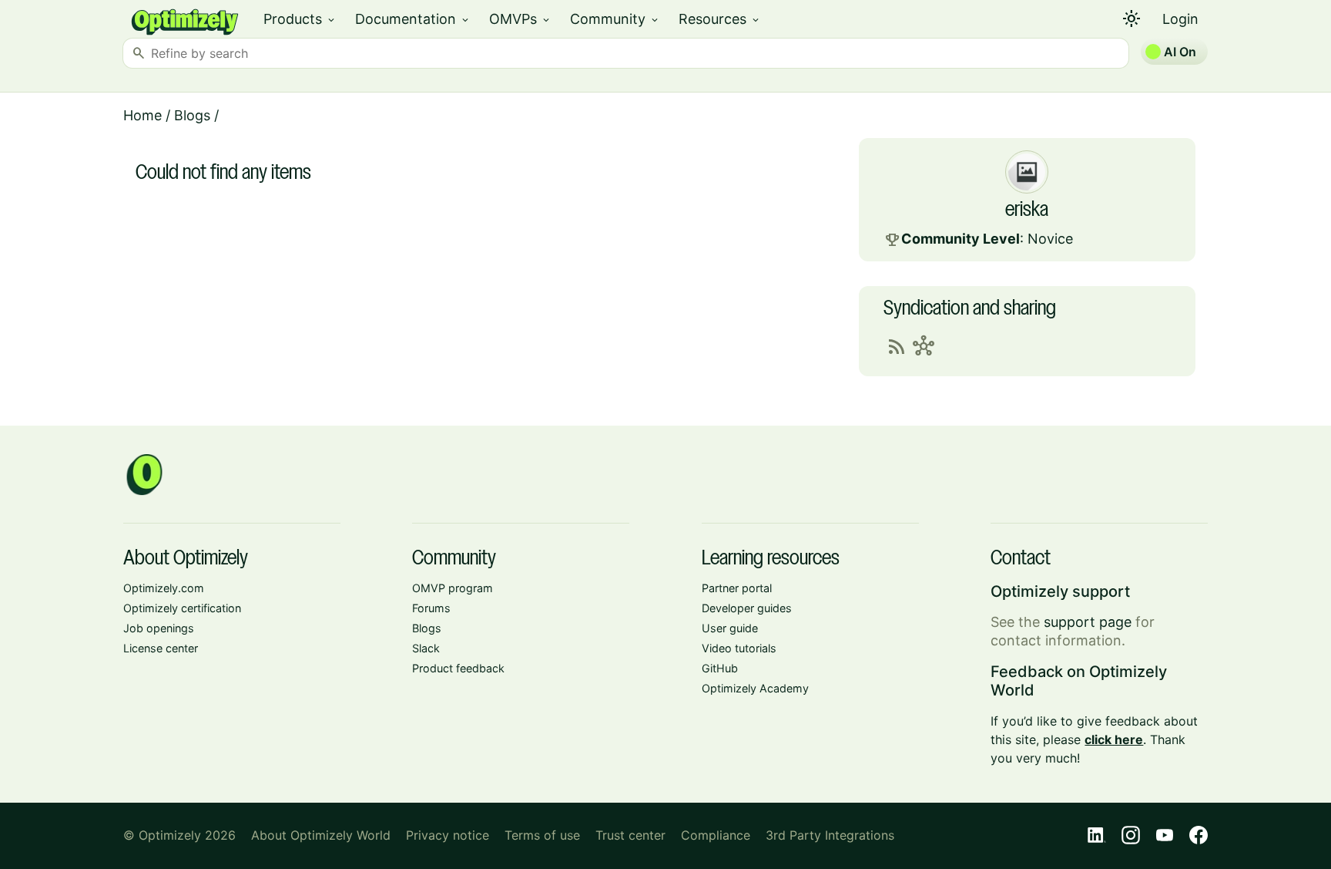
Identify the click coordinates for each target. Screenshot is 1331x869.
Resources (720, 19)
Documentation (413, 19)
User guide (730, 628)
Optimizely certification (182, 608)
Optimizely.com (163, 587)
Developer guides (747, 608)
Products (300, 19)
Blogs (192, 115)
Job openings (158, 628)
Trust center (630, 835)
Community (615, 19)
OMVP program (452, 587)
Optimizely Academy (755, 688)
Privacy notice (447, 835)
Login (1180, 19)
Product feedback (458, 668)
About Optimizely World (321, 835)
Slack (426, 648)
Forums (431, 608)
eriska (1026, 210)
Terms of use (542, 835)
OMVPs (520, 19)
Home (142, 115)
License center (160, 648)
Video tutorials (739, 648)
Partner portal (737, 587)
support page (1088, 622)
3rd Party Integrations (830, 835)
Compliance (715, 835)
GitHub (720, 668)
